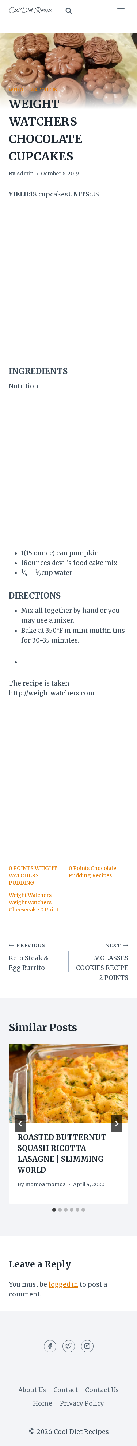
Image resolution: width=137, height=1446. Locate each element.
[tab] (54, 1210)
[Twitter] (68, 1346)
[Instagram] (87, 1346)
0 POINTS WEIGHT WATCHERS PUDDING (33, 875)
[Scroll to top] (118, 1434)
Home (42, 1403)
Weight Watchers (33, 89)
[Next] (116, 1123)
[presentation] (68, 1083)
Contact (65, 1390)
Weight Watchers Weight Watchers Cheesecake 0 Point (33, 902)
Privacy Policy (82, 1403)
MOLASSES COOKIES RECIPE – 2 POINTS (102, 962)
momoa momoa (45, 1184)
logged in (63, 1284)
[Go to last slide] (20, 1123)
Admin (25, 174)
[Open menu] (120, 10)
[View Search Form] (68, 10)
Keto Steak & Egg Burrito (29, 957)
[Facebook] (50, 1346)
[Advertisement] (68, 282)
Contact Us (102, 1390)
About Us (32, 1390)
